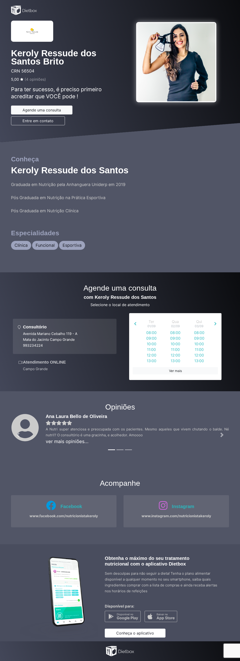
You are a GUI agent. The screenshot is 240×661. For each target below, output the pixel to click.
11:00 (151, 349)
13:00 (151, 360)
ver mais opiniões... (67, 441)
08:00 (151, 332)
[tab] (64, 336)
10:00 (151, 344)
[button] (18, 435)
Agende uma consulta (41, 110)
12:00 (151, 355)
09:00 (151, 338)
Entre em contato (37, 120)
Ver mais (175, 371)
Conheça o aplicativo (135, 633)
